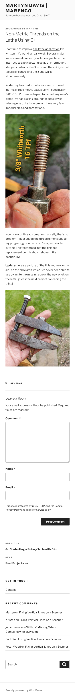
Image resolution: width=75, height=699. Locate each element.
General (17, 383)
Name (10, 468)
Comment (13, 418)
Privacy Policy (13, 509)
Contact (10, 589)
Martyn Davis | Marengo (26, 8)
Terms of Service (35, 509)
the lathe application (46, 49)
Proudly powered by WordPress (23, 690)
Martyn (32, 28)
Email (10, 487)
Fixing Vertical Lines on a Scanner (40, 612)
